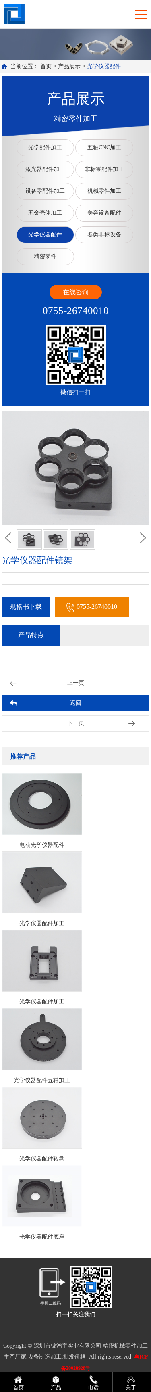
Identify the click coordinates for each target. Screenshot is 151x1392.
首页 (46, 66)
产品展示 (69, 66)
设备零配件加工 (45, 191)
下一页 (75, 723)
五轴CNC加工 (104, 147)
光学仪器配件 (104, 66)
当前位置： (24, 66)
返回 (75, 703)
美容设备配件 (104, 213)
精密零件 (45, 256)
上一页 (75, 683)
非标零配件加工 (104, 169)
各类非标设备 (104, 235)
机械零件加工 (104, 191)
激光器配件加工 (45, 169)
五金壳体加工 (45, 213)
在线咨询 (76, 291)
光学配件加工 (45, 147)
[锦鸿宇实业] (14, 13)
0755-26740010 (97, 606)
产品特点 (31, 634)
